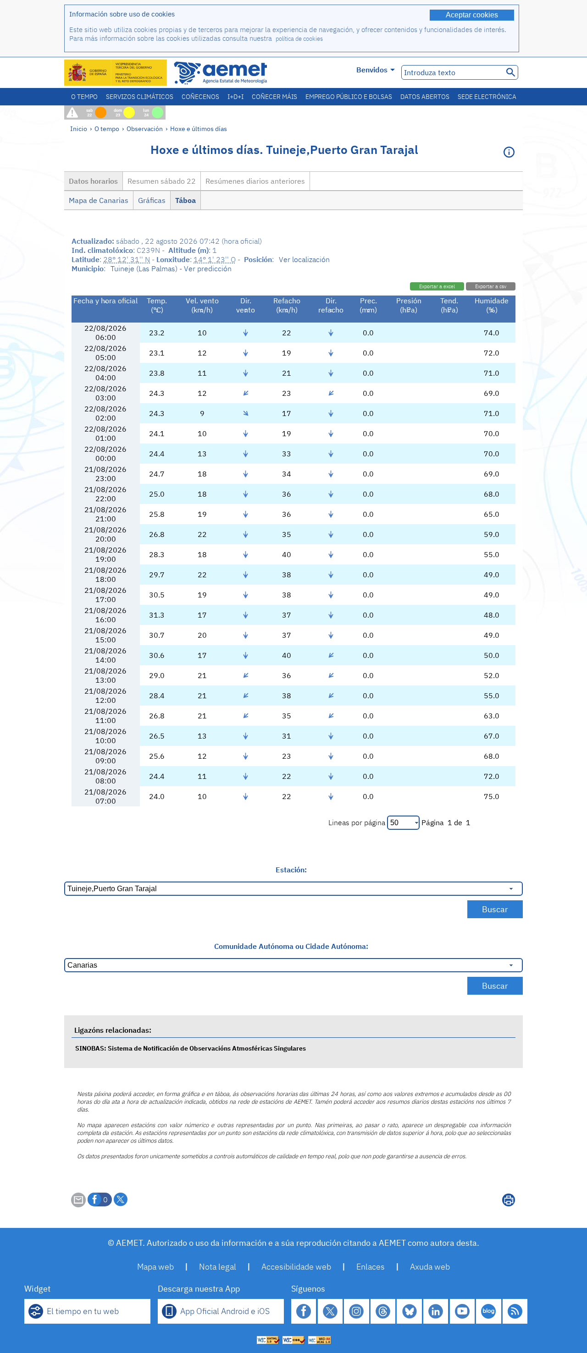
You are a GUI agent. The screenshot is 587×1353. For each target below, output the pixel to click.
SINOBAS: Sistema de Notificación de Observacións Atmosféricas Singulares (190, 1048)
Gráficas (152, 200)
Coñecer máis (274, 97)
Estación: (291, 869)
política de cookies (299, 39)
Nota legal (217, 1266)
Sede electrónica (487, 97)
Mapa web (155, 1266)
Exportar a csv (490, 286)
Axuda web (430, 1266)
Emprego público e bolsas (348, 97)
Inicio (78, 128)
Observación (145, 128)
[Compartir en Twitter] (120, 1199)
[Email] (78, 1204)
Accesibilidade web (296, 1266)
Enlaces (370, 1266)
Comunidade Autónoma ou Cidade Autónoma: (291, 946)
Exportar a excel (437, 286)
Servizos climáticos (139, 97)
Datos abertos (424, 97)
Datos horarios (93, 181)
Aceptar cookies (472, 15)
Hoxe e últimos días (198, 128)
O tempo (84, 97)
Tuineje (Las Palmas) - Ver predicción (171, 268)
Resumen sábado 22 (161, 181)
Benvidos (372, 69)
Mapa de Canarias (98, 200)
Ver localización (304, 259)
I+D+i (235, 97)
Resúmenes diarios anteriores (255, 181)
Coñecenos (200, 97)
